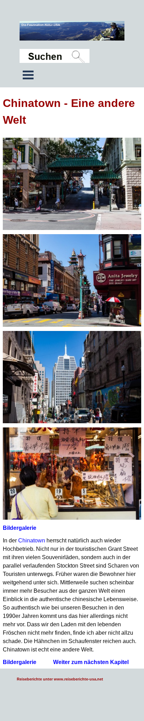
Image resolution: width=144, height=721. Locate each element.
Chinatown (31, 540)
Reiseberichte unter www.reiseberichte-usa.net (60, 679)
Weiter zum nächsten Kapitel (91, 662)
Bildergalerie (19, 528)
